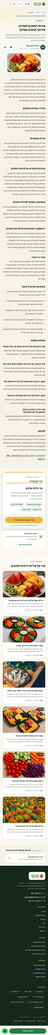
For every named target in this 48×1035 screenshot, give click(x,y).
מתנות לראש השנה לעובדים (35, 950)
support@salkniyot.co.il (33, 897)
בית (44, 13)
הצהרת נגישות (18, 1021)
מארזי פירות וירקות (17, 1002)
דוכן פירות (40, 991)
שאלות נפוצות (40, 977)
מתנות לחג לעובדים (38, 946)
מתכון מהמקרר (39, 1007)
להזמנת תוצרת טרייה (18, 521)
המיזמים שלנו (40, 915)
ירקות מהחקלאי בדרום (36, 1002)
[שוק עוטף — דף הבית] (39, 4)
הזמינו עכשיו (28, 1031)
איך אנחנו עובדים (39, 973)
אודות (43, 911)
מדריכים (42, 927)
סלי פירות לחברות (39, 942)
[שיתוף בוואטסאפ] (10, 47)
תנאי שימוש (41, 1021)
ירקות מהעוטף (23, 997)
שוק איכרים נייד (38, 997)
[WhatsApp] (5, 1031)
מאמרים (30, 13)
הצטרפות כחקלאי (39, 965)
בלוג (38, 13)
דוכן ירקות (28, 991)
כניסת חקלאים (40, 969)
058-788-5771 (36, 893)
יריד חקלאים (15, 991)
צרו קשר (42, 931)
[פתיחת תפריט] (14, 4)
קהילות (42, 919)
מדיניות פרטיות (30, 1021)
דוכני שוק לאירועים (38, 954)
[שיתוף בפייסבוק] (5, 47)
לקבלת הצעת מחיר (25, 545)
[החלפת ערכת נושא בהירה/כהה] (20, 4)
